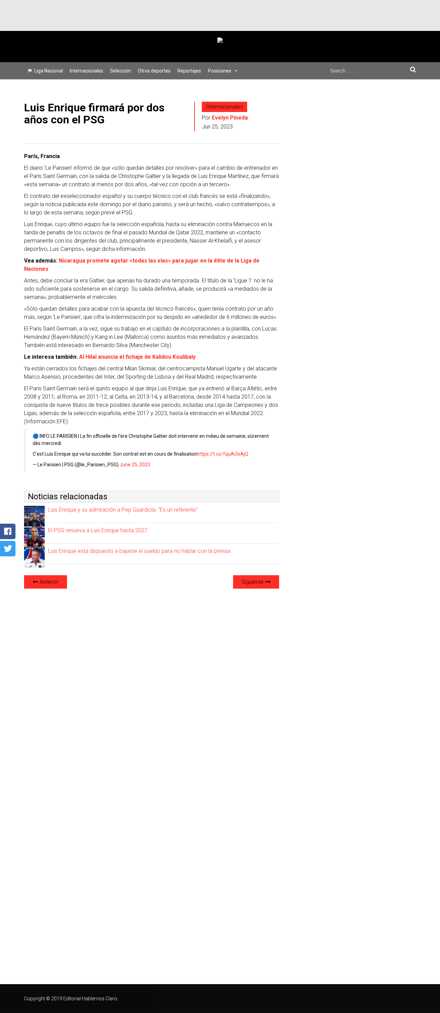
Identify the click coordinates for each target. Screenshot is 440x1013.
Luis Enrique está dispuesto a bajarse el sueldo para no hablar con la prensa (139, 551)
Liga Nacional (48, 71)
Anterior (48, 582)
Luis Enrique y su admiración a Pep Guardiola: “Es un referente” (123, 509)
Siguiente (253, 582)
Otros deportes (154, 71)
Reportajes (189, 71)
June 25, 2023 (135, 464)
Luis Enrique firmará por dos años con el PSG (94, 113)
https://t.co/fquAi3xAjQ (222, 454)
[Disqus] (151, 680)
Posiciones (219, 71)
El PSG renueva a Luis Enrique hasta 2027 (97, 530)
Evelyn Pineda (230, 117)
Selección (120, 71)
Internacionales (86, 71)
